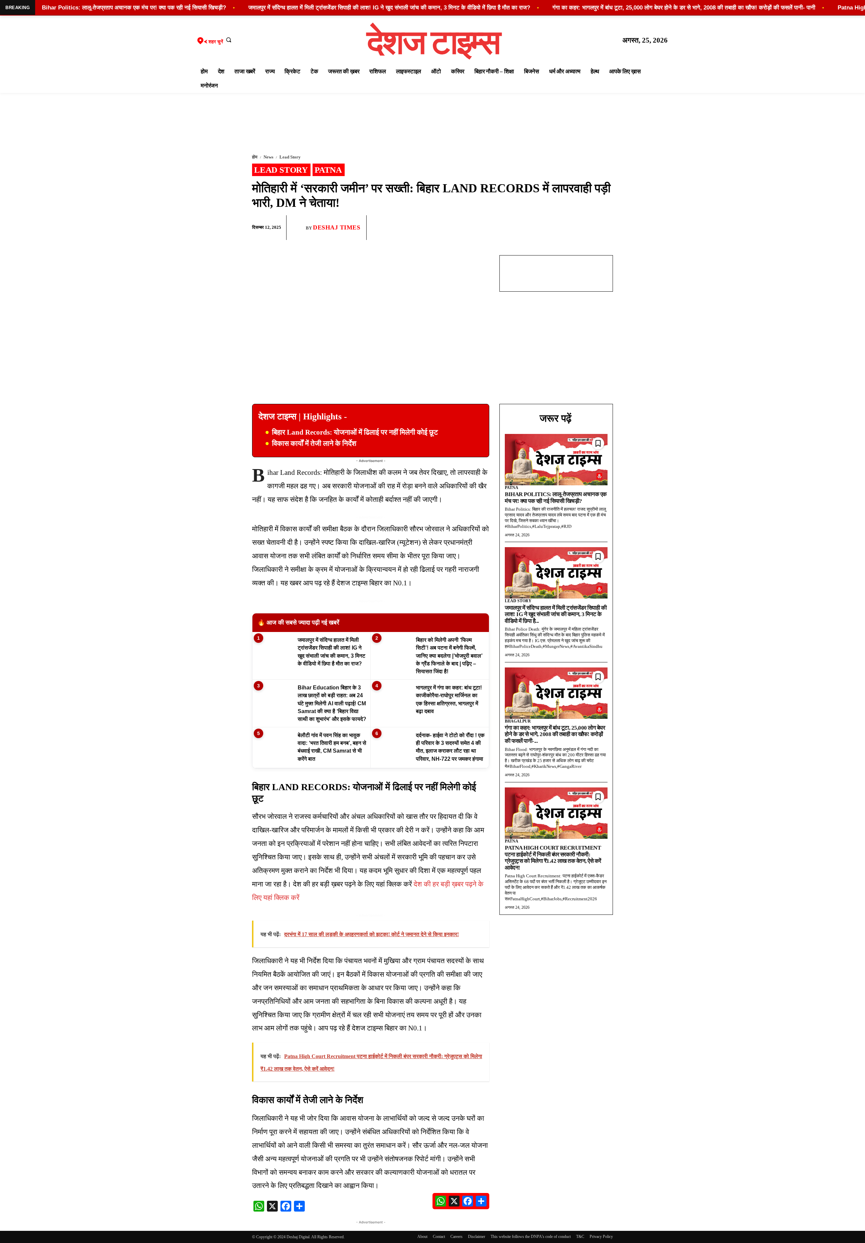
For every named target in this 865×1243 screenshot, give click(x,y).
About (422, 1236)
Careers (456, 1236)
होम (254, 157)
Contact (439, 1236)
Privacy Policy (601, 1236)
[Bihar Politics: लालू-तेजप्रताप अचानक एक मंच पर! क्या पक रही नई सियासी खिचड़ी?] (556, 459)
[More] (606, 228)
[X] (590, 228)
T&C (580, 1236)
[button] (228, 39)
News (268, 157)
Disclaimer (476, 1236)
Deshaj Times (336, 227)
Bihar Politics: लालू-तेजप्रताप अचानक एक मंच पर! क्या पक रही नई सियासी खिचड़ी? (556, 497)
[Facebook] (559, 228)
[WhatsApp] (574, 228)
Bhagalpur (518, 721)
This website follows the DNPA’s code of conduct (531, 1236)
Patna (328, 169)
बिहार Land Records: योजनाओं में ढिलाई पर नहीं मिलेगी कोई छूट (355, 432)
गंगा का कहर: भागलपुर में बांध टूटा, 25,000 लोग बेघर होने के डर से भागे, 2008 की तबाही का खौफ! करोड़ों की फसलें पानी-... (555, 734)
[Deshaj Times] (299, 227)
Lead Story (290, 157)
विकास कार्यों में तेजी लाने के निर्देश (314, 443)
